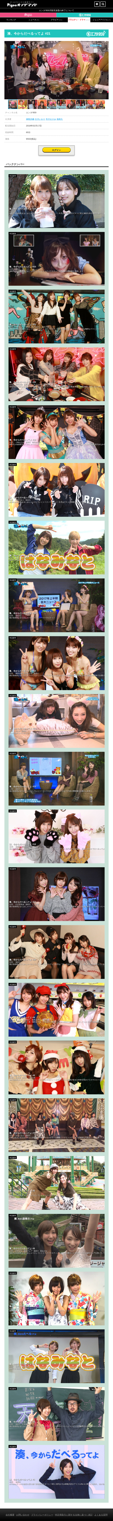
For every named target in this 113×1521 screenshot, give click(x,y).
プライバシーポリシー (42, 1515)
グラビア (56, 20)
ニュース (34, 20)
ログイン (56, 150)
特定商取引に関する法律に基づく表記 (74, 1515)
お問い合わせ (22, 1515)
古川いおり (40, 119)
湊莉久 (60, 119)
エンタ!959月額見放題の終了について (56, 10)
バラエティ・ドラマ (79, 20)
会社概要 (10, 1515)
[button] (106, 43)
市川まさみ (51, 119)
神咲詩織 (30, 119)
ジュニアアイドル (102, 20)
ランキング (11, 20)
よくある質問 (101, 1515)
